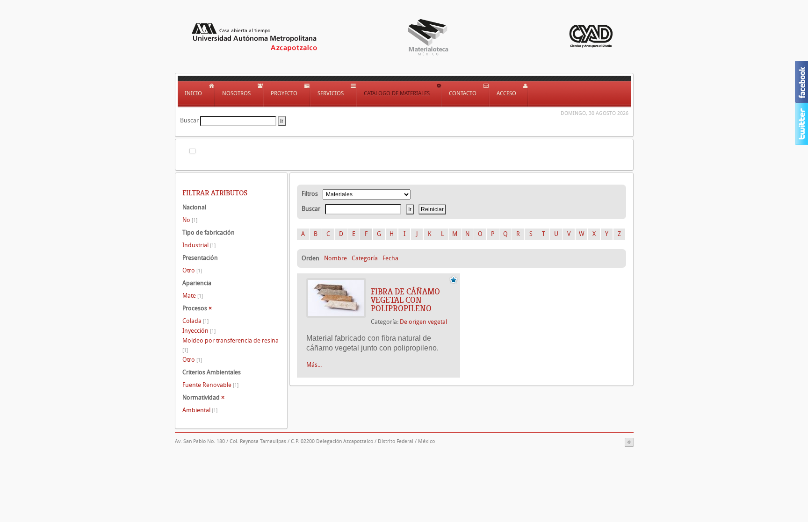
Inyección (199, 330)
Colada (195, 320)
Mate (192, 295)
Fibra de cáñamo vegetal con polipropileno (405, 300)
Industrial (199, 245)
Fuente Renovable (210, 384)
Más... (314, 364)
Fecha (390, 258)
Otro (192, 270)
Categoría (365, 258)
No (189, 219)
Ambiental (199, 410)
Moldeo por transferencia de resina (230, 345)
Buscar (189, 120)
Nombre (335, 258)
